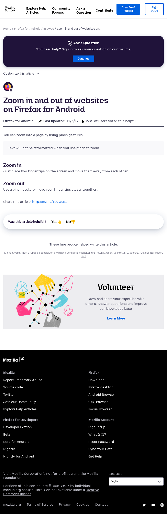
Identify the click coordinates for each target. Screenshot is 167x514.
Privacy (65, 504)
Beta (6, 434)
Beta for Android (16, 442)
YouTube (153, 505)
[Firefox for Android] (8, 87)
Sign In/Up (154, 9)
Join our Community (19, 402)
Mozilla (13, 360)
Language (115, 474)
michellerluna (87, 252)
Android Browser (101, 395)
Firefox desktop (100, 387)
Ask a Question (83, 10)
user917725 (137, 252)
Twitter (9, 395)
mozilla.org (12, 504)
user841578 (121, 252)
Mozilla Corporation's (28, 474)
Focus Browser (100, 409)
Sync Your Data (100, 449)
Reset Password (101, 442)
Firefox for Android (27, 28)
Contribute (104, 10)
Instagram (162, 505)
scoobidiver (46, 252)
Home (7, 28)
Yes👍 (56, 222)
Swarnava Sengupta (66, 252)
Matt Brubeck (30, 252)
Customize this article (18, 73)
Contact (101, 504)
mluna (100, 252)
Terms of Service (40, 504)
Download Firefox (128, 9)
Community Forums (61, 10)
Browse (48, 28)
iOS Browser (98, 402)
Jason (108, 252)
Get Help (95, 456)
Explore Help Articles (36, 10)
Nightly (9, 449)
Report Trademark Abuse (22, 380)
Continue (83, 58)
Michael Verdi (12, 252)
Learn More (116, 318)
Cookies (82, 504)
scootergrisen (153, 252)
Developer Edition (17, 427)
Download (96, 380)
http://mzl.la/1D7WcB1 (49, 202)
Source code (13, 387)
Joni (83, 256)
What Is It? (97, 434)
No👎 (70, 222)
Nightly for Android (18, 456)
